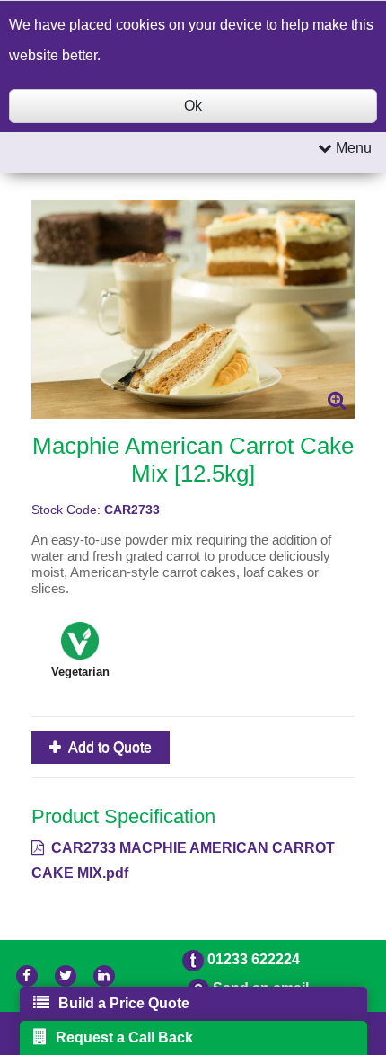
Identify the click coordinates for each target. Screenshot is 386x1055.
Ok (193, 105)
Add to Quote (109, 747)
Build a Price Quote (123, 1003)
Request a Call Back (124, 1037)
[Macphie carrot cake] (193, 309)
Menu (352, 147)
